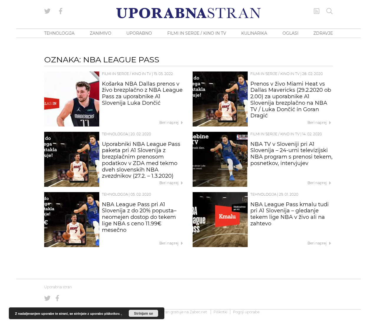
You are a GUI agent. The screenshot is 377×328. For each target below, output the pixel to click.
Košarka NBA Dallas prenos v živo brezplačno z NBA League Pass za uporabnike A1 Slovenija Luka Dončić (142, 93)
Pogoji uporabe (246, 312)
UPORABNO (139, 33)
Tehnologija (115, 134)
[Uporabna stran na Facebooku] (60, 11)
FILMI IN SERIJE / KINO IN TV (196, 33)
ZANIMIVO (100, 33)
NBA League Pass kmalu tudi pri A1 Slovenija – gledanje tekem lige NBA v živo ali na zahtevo (289, 214)
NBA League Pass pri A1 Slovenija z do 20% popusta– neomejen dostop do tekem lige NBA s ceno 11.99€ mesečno (139, 217)
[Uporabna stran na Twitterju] (47, 11)
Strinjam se (143, 313)
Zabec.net (198, 312)
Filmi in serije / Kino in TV (126, 73)
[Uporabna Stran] (188, 13)
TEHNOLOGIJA (59, 33)
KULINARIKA (254, 33)
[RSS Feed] (316, 11)
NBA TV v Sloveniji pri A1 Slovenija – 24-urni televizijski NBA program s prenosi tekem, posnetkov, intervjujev (291, 154)
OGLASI (290, 33)
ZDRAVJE (323, 33)
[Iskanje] (329, 11)
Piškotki (220, 312)
